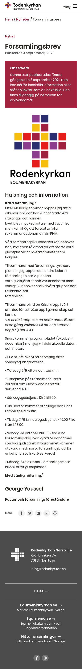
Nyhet (10, 36)
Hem (9, 19)
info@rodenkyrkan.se (48, 568)
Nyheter (22, 19)
